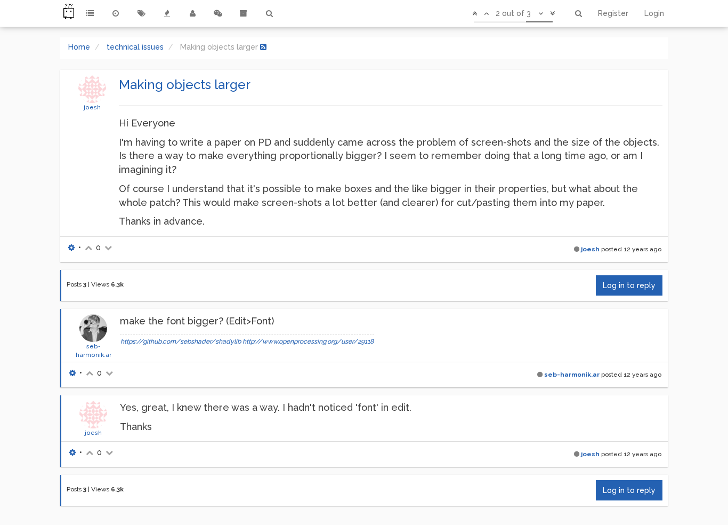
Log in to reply (629, 285)
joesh (92, 107)
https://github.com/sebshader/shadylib (180, 341)
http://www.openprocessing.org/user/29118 (308, 341)
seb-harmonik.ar (572, 374)
